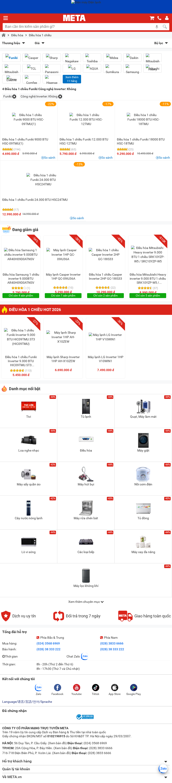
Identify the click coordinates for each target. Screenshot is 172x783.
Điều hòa (17, 35)
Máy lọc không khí (85, 586)
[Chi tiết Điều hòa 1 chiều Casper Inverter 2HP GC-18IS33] (105, 254)
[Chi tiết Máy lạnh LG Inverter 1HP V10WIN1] (105, 337)
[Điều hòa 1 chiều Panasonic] (52, 70)
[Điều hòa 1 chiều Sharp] (52, 58)
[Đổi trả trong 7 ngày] (77, 620)
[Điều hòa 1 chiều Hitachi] (152, 68)
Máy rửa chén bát (86, 518)
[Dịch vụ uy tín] (18, 620)
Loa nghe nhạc (28, 450)
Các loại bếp (85, 552)
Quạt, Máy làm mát (143, 416)
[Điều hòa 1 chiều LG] (72, 68)
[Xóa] (14, 96)
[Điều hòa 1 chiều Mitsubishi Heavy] (152, 63)
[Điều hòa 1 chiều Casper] (32, 58)
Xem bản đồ (57, 743)
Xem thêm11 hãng (71, 79)
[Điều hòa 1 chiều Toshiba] (92, 59)
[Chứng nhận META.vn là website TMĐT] (85, 719)
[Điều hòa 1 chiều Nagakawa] (72, 59)
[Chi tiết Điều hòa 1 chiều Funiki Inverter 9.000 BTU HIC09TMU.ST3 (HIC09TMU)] (21, 337)
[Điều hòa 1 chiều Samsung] (132, 70)
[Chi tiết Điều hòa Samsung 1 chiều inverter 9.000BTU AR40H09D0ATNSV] (21, 254)
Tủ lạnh (86, 416)
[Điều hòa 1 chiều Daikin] (132, 58)
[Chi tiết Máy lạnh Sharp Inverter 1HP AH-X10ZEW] (63, 337)
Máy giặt (143, 450)
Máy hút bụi (86, 484)
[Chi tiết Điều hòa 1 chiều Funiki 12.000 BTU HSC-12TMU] (86, 119)
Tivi (28, 416)
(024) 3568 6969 (48, 643)
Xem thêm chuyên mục (84, 601)
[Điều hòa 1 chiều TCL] (32, 68)
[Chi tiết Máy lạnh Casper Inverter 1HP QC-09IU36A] (63, 254)
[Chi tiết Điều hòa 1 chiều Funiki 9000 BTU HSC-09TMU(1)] (29, 119)
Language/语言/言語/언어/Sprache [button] (27, 701)
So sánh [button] (49, 157)
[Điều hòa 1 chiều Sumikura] (112, 70)
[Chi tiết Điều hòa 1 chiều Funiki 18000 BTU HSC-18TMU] (143, 119)
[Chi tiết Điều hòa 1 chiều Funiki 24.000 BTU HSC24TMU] (43, 180)
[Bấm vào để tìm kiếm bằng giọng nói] (156, 26)
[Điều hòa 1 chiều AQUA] (92, 68)
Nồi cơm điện (143, 484)
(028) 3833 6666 (111, 643)
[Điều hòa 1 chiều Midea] (112, 58)
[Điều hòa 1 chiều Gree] (11, 79)
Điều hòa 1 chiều (40, 35)
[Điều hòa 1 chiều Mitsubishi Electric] (11, 74)
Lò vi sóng (29, 552)
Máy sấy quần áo (29, 484)
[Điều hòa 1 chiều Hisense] (52, 81)
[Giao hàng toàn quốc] (144, 620)
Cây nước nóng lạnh (29, 518)
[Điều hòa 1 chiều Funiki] (11, 58)
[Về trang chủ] (74, 17)
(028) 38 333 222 (48, 649)
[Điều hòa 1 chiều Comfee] (32, 81)
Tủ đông (143, 518)
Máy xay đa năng (143, 552)
